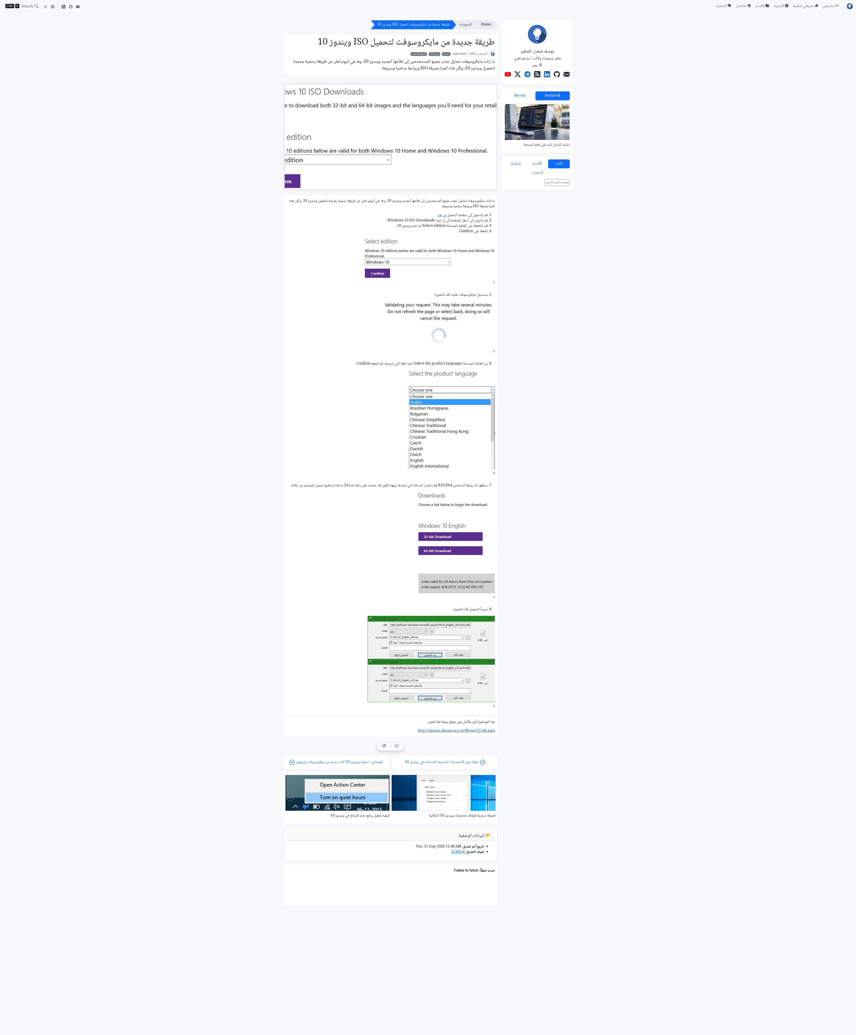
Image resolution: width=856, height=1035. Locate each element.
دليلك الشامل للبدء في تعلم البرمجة (547, 145)
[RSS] (63, 6)
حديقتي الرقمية (803, 6)
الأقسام (760, 6)
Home (486, 25)
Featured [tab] (552, 96)
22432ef (458, 852)
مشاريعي (828, 6)
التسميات (721, 6)
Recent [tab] (520, 96)
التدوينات (465, 25)
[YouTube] (508, 75)
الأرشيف (779, 6)
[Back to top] (7, 1027)
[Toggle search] (36, 7)
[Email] (77, 6)
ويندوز (446, 54)
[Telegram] (527, 75)
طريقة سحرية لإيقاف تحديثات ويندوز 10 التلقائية (462, 816)
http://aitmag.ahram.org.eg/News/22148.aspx (456, 731)
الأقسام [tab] (537, 164)
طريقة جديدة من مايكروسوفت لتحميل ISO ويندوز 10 (413, 25)
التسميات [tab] (537, 173)
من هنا (442, 215)
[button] (52, 6)
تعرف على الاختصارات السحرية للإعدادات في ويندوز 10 (441, 762)
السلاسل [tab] (515, 164)
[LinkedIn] (547, 75)
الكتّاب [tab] (559, 164)
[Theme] (45, 6)
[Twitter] (518, 75)
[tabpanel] (537, 125)
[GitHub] (70, 6)
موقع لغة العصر (418, 54)
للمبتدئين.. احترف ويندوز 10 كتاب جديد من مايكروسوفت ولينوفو (339, 762)
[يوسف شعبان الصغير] (493, 54)
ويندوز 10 (434, 54)
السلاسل (741, 6)
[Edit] (384, 746)
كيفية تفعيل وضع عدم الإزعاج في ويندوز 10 (360, 816)
